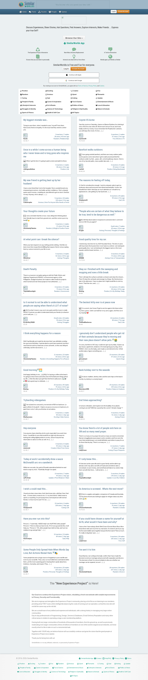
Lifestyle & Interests (94, 668)
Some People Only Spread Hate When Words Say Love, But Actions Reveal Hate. (46, 551)
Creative (43, 663)
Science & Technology (58, 672)
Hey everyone (29, 428)
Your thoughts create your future (39, 211)
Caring (101, 663)
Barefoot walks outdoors (91, 149)
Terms (129, 658)
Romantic (91, 663)
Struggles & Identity (40, 672)
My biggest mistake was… (35, 120)
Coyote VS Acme (87, 120)
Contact (98, 658)
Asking (118, 663)
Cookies (102, 86)
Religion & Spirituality (77, 672)
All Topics (75, 676)
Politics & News (125, 668)
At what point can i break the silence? (41, 239)
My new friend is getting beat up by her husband (42, 182)
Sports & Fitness (108, 672)
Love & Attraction (24, 672)
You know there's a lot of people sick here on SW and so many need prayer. (100, 430)
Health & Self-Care (124, 672)
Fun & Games (58, 668)
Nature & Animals (93, 672)
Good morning (30, 370)
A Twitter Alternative (110, 52)
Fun (51, 663)
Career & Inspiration (42, 668)
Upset (81, 663)
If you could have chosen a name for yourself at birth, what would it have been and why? (101, 520)
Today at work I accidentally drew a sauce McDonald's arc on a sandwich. (43, 461)
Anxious (71, 663)
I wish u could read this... (35, 488)
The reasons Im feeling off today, (94, 180)
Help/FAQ (108, 658)
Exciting (32, 663)
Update (127, 663)
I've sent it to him (87, 549)
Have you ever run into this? (36, 518)
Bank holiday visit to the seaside (94, 370)
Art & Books (111, 668)
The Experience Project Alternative (38, 52)
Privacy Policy (92, 86)
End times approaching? (90, 400)
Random (61, 663)
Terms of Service (83, 86)
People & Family (25, 668)
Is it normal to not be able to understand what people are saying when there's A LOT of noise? (45, 304)
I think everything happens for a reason (42, 333)
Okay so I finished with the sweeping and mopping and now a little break (98, 271)
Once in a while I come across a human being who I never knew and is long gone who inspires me (46, 153)
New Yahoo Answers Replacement (74, 52)
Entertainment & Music (75, 668)
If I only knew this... (88, 459)
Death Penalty (30, 269)
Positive (22, 663)
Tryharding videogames (34, 400)
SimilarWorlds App (75, 43)
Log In (114, 11)
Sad (109, 663)
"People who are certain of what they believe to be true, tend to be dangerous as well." (101, 213)
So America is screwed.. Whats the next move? (101, 488)
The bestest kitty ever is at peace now (97, 302)
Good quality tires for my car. (93, 239)
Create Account (78, 69)
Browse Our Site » (74, 38)
